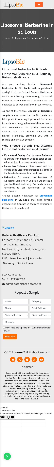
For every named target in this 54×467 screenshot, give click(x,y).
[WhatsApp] (7, 456)
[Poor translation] (10, 417)
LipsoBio (19, 352)
